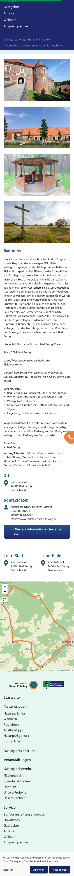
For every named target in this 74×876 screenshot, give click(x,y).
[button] (5, 586)
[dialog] (37, 865)
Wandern (10, 719)
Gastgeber (11, 7)
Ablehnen (38, 869)
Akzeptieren (60, 869)
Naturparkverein (17, 768)
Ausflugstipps (14, 730)
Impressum (38, 45)
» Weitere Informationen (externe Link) (37, 531)
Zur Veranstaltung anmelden (24, 814)
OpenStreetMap (61, 670)
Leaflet (51, 670)
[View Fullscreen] (5, 599)
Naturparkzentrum (19, 750)
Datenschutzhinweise (17, 45)
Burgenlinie (12, 741)
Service (10, 807)
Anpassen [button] (8, 869)
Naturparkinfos (15, 713)
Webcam (10, 20)
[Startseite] (24, 685)
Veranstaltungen (17, 759)
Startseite (12, 697)
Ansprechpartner (16, 26)
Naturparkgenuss (16, 736)
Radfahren (11, 724)
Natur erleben (15, 706)
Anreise (9, 13)
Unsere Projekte (15, 792)
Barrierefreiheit (55, 45)
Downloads (12, 820)
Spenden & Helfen (17, 781)
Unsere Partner (14, 798)
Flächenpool (12, 776)
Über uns (10, 787)
